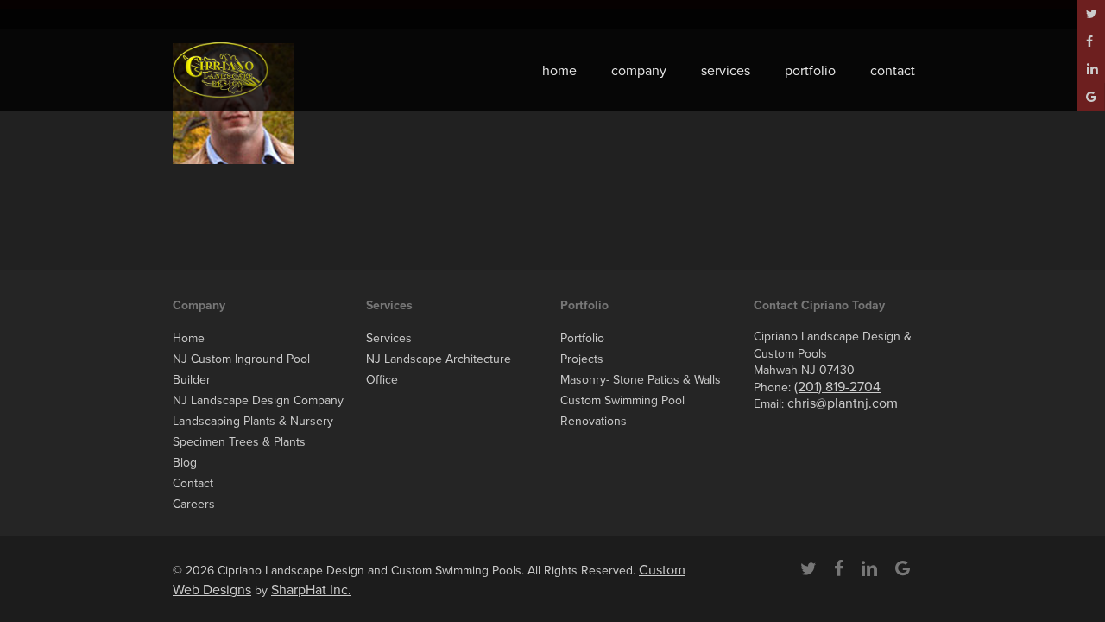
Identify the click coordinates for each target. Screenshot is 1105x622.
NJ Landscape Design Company (258, 400)
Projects (581, 359)
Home (189, 338)
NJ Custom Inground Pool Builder (241, 369)
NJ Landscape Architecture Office (438, 369)
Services (389, 338)
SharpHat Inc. (311, 590)
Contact (193, 483)
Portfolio (582, 338)
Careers (194, 504)
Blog (185, 462)
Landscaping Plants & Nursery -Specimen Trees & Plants (256, 431)
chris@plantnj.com (842, 403)
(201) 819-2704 (837, 387)
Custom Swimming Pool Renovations (622, 410)
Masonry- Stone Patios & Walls (640, 379)
